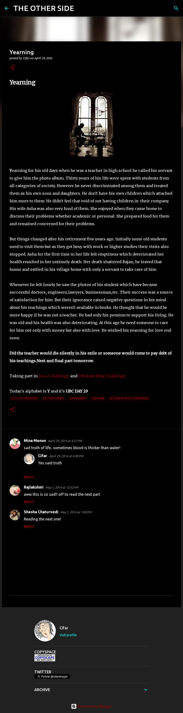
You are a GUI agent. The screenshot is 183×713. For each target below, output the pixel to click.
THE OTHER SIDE (43, 8)
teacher (98, 398)
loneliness (78, 398)
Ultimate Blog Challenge (129, 398)
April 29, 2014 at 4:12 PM (65, 440)
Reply (29, 477)
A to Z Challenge (24, 398)
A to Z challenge (54, 375)
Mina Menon (35, 440)
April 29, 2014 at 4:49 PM (66, 456)
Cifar (42, 456)
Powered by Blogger (94, 706)
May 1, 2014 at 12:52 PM (62, 487)
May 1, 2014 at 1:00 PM (76, 512)
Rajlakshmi (34, 487)
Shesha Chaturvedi (41, 512)
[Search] (81, 8)
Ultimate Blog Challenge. (101, 375)
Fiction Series (53, 398)
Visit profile (68, 635)
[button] (12, 68)
